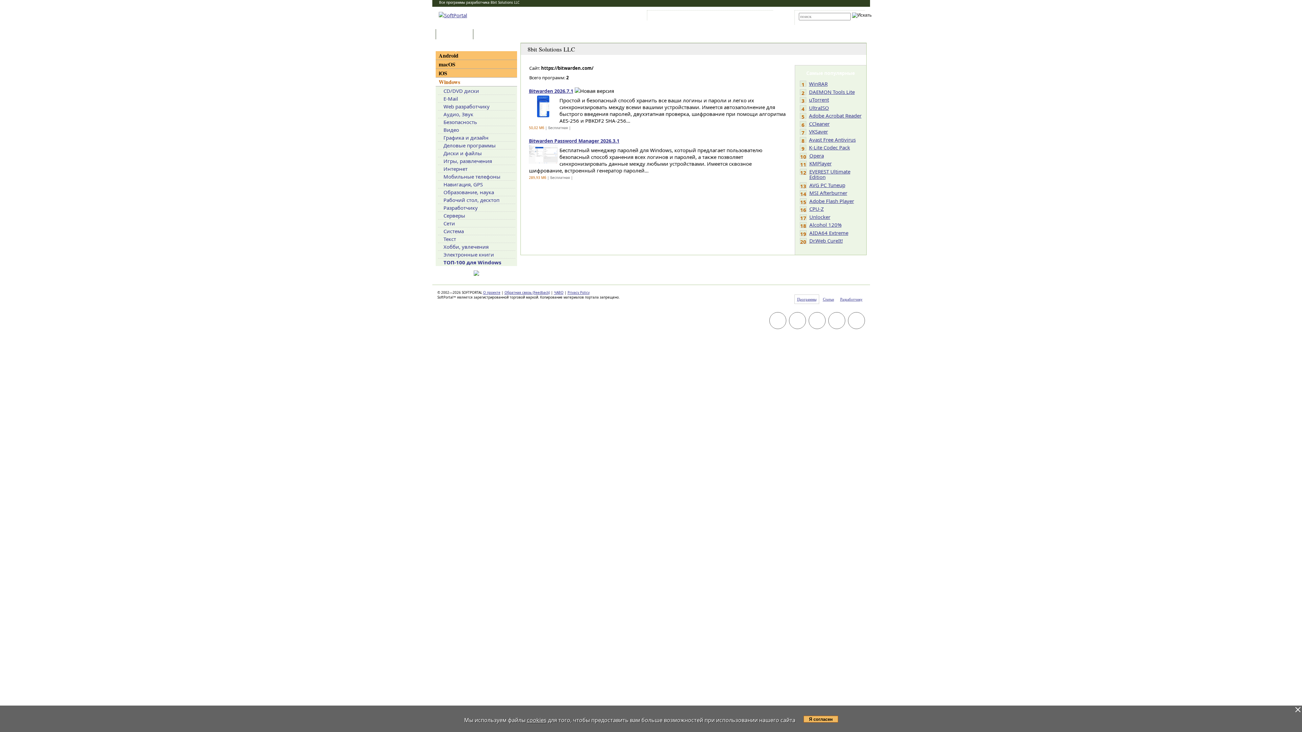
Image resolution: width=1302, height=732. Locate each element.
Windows (449, 82)
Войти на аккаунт (669, 17)
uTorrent (819, 99)
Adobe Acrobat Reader (835, 115)
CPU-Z (816, 208)
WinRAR (818, 83)
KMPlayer (820, 163)
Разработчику (460, 207)
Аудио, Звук (458, 114)
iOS (443, 73)
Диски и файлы (462, 153)
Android (448, 55)
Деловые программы (469, 145)
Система (453, 231)
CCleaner (819, 123)
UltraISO (819, 107)
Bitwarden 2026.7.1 (551, 91)
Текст (449, 239)
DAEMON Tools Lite (832, 91)
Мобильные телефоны (471, 176)
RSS (763, 17)
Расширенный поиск (817, 22)
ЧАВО (559, 292)
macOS (447, 64)
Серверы (454, 215)
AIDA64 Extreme (828, 232)
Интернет (455, 168)
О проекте (491, 292)
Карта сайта (742, 17)
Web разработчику (466, 106)
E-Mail (450, 98)
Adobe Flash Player (831, 201)
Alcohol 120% (825, 224)
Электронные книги (468, 254)
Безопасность (460, 122)
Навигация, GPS (463, 184)
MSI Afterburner (828, 192)
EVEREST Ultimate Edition (829, 174)
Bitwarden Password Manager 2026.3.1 (574, 141)
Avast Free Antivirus (832, 139)
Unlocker (819, 217)
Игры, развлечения (467, 161)
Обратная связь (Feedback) (527, 292)
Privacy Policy (579, 292)
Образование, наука (468, 192)
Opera (816, 155)
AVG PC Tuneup (827, 185)
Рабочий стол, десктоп (471, 200)
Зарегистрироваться (707, 17)
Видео (451, 129)
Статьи (489, 35)
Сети (449, 223)
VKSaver (818, 131)
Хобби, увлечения (466, 246)
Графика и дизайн (466, 137)
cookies (537, 720)
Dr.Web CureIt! (826, 240)
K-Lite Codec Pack (829, 147)
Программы (456, 35)
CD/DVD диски (461, 90)
